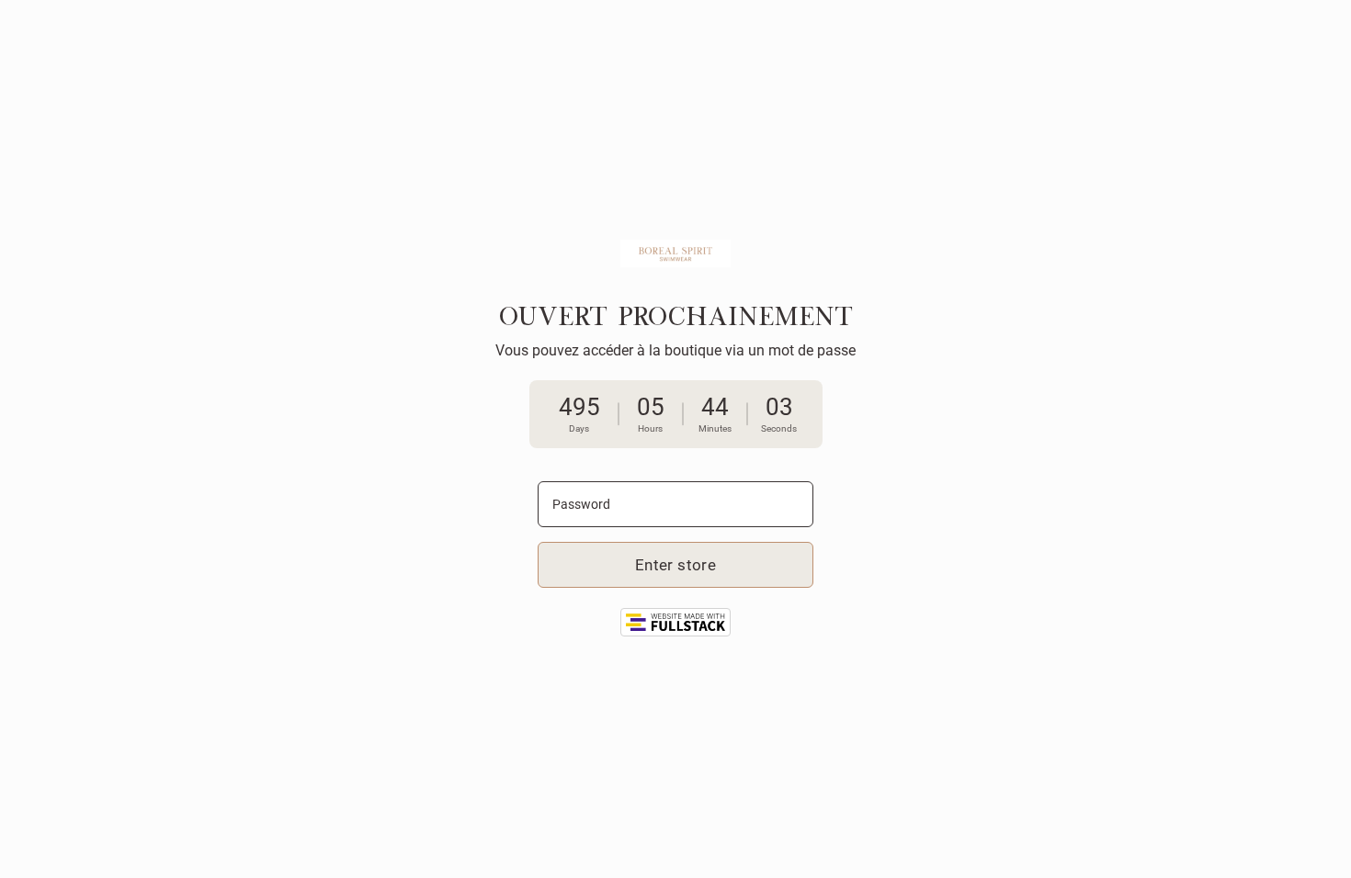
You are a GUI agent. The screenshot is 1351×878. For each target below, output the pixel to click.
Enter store (675, 565)
